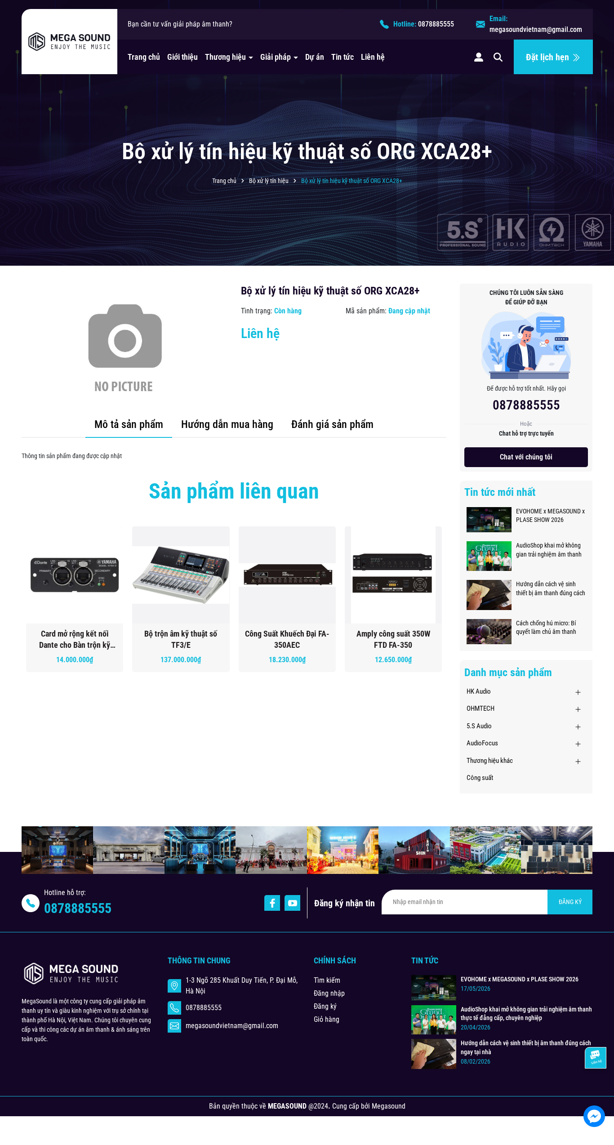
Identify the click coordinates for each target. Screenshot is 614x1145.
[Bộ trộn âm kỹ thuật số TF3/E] (180, 575)
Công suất (480, 778)
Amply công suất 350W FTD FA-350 (393, 639)
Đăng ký (325, 1006)
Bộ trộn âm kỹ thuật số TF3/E (180, 639)
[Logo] (69, 41)
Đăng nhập (329, 993)
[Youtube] (292, 903)
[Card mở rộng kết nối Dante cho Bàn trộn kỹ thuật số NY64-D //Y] (74, 575)
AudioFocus (482, 743)
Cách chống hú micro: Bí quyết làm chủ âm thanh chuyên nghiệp (546, 628)
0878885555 (436, 24)
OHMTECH (480, 708)
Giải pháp (276, 57)
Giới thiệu (182, 57)
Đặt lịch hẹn (548, 57)
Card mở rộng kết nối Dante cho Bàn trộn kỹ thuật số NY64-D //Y (74, 639)
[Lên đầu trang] (595, 1089)
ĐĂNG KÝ (570, 901)
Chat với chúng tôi (526, 457)
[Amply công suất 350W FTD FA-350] (393, 575)
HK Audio (479, 691)
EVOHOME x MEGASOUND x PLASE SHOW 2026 (550, 516)
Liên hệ (373, 57)
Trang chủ (144, 57)
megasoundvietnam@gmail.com (535, 29)
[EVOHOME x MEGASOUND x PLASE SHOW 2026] (489, 519)
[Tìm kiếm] (498, 56)
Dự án (314, 57)
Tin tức (342, 57)
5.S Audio (479, 726)
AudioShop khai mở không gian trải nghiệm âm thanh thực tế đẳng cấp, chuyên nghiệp (549, 550)
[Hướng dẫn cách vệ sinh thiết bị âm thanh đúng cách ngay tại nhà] (489, 594)
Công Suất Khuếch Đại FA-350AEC (287, 639)
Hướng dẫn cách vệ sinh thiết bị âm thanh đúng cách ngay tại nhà (550, 588)
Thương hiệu (226, 57)
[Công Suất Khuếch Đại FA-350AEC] (287, 575)
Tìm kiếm (327, 980)
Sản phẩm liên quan (234, 491)
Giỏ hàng (326, 1019)
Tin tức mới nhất (499, 492)
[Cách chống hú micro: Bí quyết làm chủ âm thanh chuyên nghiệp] (489, 630)
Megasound (388, 1106)
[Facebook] (272, 903)
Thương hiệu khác (490, 761)
